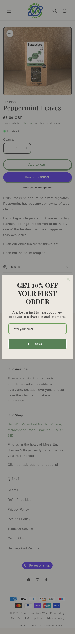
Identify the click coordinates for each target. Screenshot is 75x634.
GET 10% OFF (37, 344)
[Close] (68, 279)
